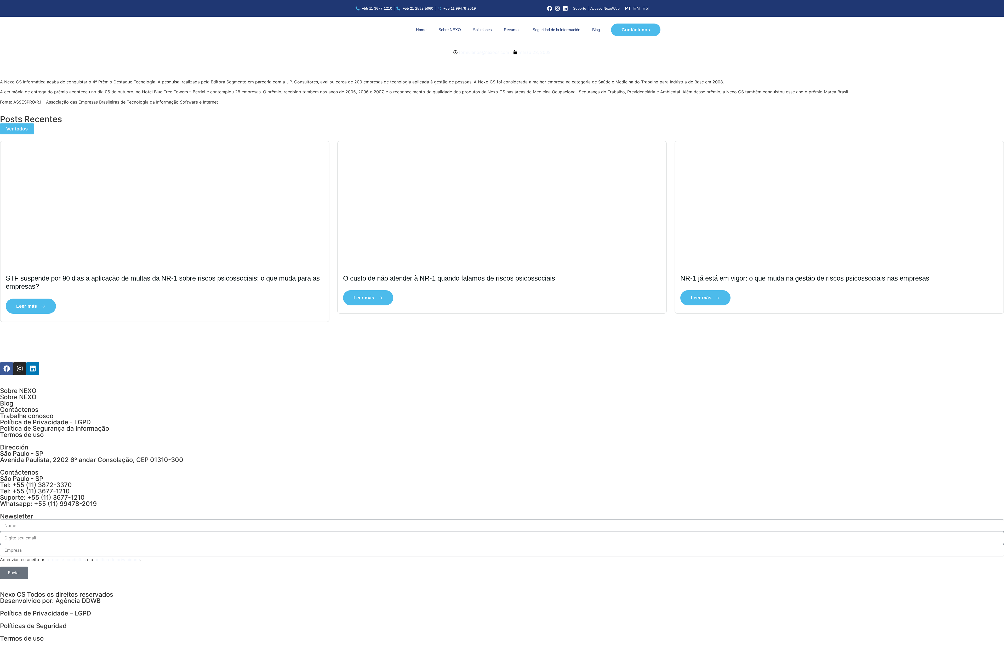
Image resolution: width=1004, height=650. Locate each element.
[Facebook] (549, 8)
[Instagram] (557, 8)
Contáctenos (19, 409)
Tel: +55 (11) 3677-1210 (35, 491)
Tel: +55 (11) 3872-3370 (36, 485)
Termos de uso (22, 434)
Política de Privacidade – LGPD (45, 613)
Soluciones (482, 29)
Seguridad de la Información (556, 29)
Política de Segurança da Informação (54, 428)
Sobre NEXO (449, 29)
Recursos (512, 29)
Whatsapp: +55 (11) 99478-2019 (48, 504)
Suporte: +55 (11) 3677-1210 (42, 497)
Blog (596, 29)
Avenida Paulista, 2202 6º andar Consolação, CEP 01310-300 (91, 460)
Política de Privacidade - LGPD (45, 422)
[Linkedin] (565, 8)
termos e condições (66, 559)
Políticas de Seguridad (33, 626)
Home (421, 29)
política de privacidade (117, 559)
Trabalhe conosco (26, 416)
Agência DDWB (78, 601)
